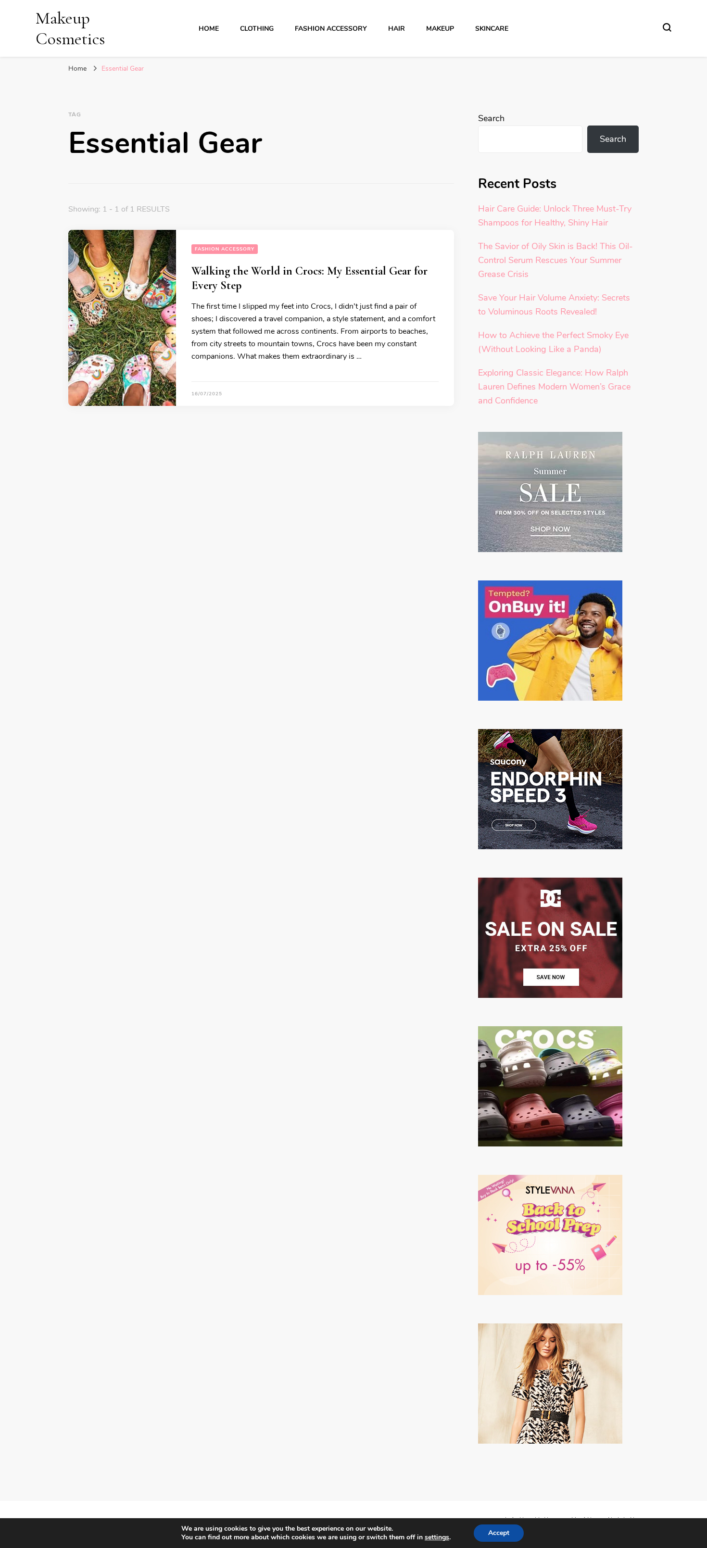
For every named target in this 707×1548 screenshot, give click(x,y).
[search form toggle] (667, 27)
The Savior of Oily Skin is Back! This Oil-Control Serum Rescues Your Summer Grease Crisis (555, 260)
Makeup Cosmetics (70, 28)
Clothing (257, 28)
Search (491, 118)
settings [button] (437, 1537)
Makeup (440, 28)
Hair (396, 28)
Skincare (491, 28)
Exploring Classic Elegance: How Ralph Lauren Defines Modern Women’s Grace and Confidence (554, 386)
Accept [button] (498, 1532)
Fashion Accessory (331, 28)
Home (209, 28)
